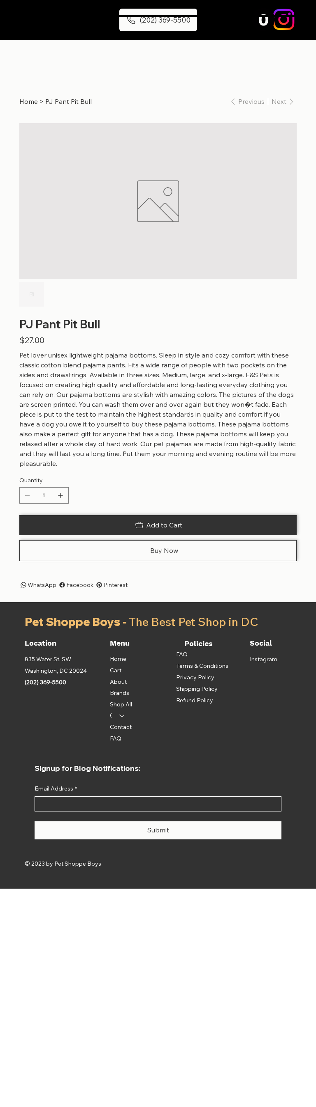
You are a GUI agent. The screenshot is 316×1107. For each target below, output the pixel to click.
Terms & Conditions (202, 665)
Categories (111, 715)
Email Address (56, 788)
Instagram (263, 659)
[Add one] (60, 495)
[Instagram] (284, 19)
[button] (263, 19)
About (118, 681)
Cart (115, 670)
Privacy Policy (195, 677)
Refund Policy (194, 700)
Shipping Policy (197, 688)
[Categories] (122, 716)
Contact (121, 727)
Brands (119, 693)
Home (118, 658)
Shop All (121, 704)
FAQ (115, 738)
